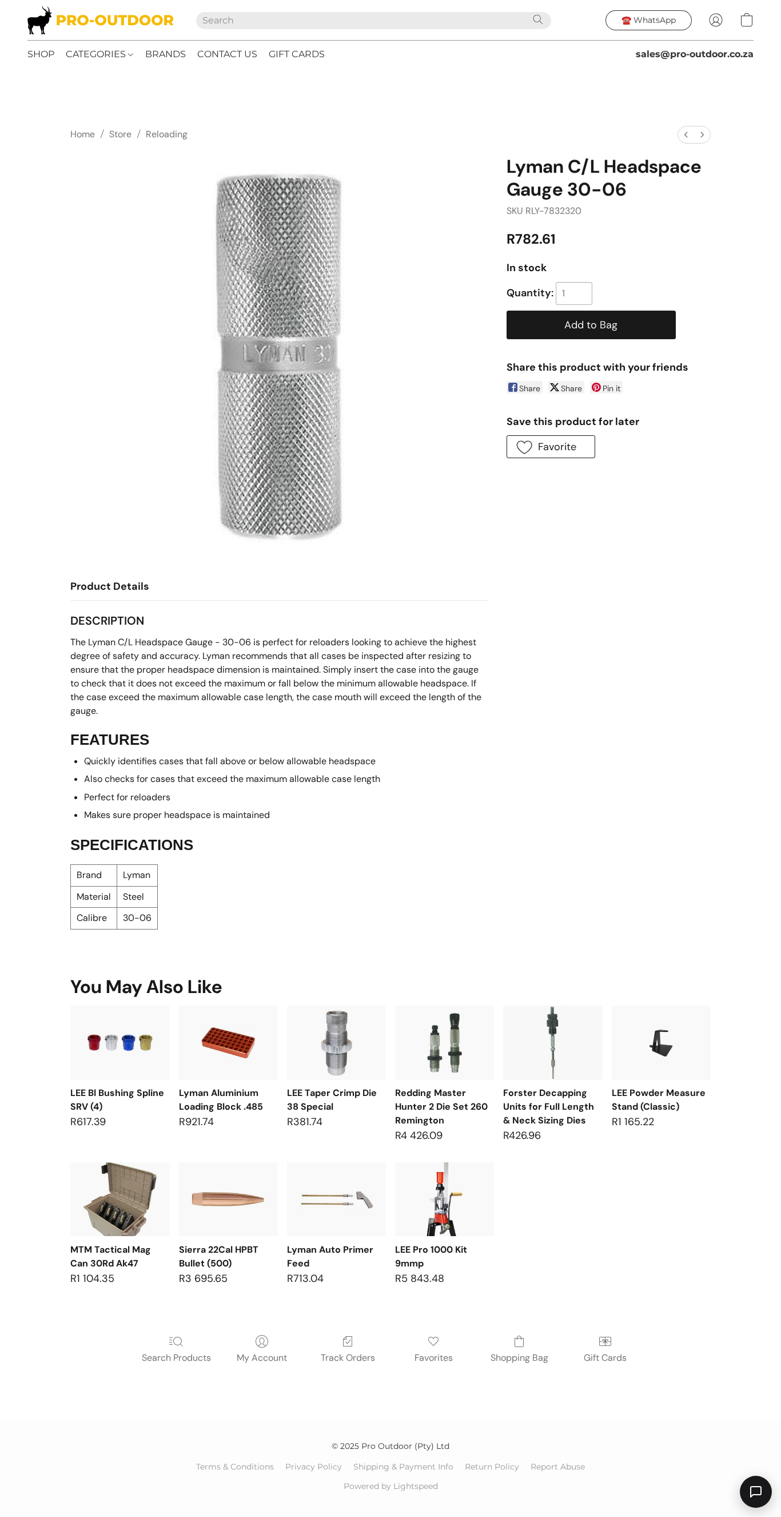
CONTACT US (227, 54)
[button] (100, 20)
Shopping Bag (519, 1358)
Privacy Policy (313, 1467)
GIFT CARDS (297, 54)
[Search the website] (538, 19)
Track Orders (348, 1358)
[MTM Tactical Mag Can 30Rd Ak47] (119, 1199)
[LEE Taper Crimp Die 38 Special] (336, 1043)
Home (82, 134)
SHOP (40, 54)
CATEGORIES (97, 54)
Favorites (434, 1358)
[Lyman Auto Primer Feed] (336, 1199)
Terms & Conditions (235, 1467)
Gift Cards (605, 1358)
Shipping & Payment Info (403, 1467)
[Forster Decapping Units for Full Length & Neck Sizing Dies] (552, 1043)
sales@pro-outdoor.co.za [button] (695, 54)
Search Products (176, 1358)
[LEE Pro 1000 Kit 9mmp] (444, 1199)
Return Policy (492, 1467)
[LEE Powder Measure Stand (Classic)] (661, 1043)
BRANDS (165, 54)
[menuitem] (686, 134)
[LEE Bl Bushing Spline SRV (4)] (119, 1043)
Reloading (167, 134)
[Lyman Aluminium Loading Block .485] (228, 1043)
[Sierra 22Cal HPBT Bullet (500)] (228, 1199)
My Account (262, 1358)
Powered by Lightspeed (391, 1486)
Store (120, 134)
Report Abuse (558, 1467)
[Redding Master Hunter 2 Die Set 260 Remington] (444, 1043)
